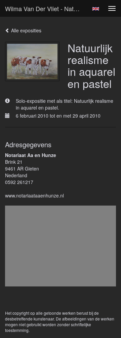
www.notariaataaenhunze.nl (34, 195)
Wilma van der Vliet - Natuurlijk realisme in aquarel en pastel (46, 8)
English (95, 9)
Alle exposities (25, 30)
